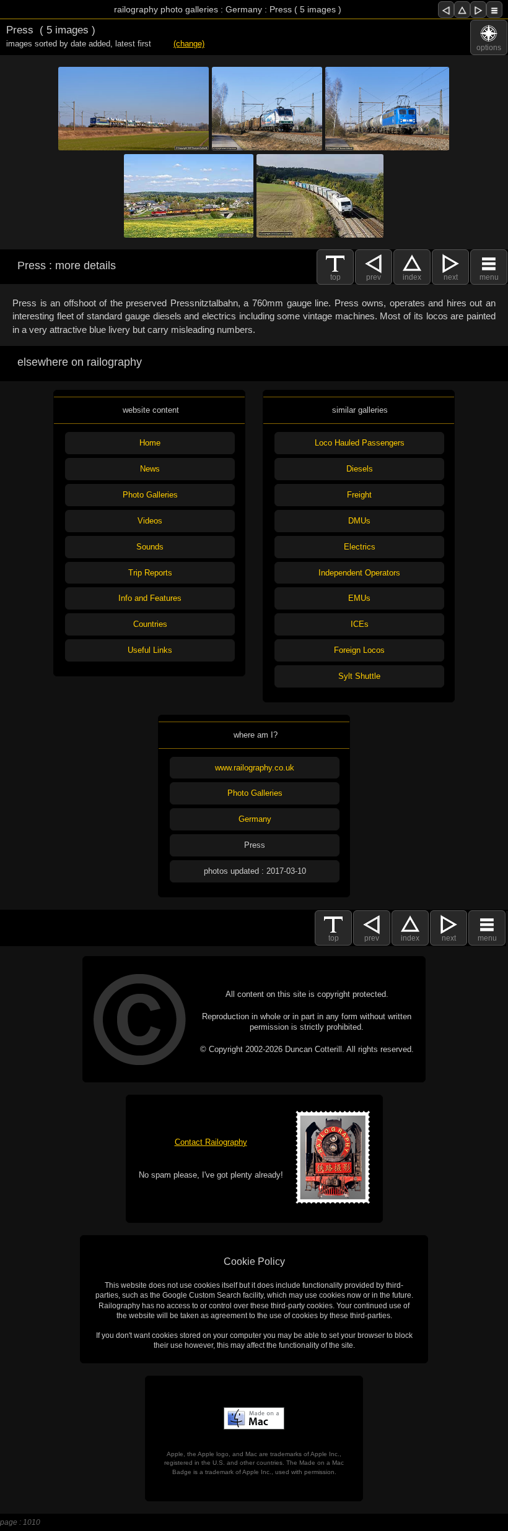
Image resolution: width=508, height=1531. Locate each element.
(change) (188, 43)
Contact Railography (211, 1142)
